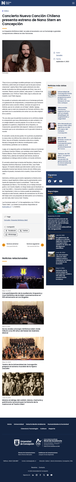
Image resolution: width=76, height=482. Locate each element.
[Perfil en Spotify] (47, 475)
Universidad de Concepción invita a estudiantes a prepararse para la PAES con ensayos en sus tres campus (65, 97)
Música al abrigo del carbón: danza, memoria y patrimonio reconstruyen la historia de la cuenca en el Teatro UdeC (22, 402)
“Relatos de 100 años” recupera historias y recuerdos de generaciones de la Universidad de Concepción (64, 159)
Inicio (9, 424)
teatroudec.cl (6, 207)
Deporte (52, 429)
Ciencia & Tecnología (29, 429)
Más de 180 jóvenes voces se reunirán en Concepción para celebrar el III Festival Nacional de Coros (64, 143)
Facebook (12, 231)
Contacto (42, 467)
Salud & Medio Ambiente (36, 424)
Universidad (19, 424)
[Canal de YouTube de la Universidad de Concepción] (51, 475)
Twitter (25, 231)
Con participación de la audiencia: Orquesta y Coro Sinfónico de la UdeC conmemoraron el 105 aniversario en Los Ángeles (22, 295)
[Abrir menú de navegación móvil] (73, 3)
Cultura (6, 11)
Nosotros (34, 467)
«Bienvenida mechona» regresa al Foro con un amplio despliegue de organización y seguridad (64, 113)
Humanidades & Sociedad (58, 424)
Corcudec (59, 55)
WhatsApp (12, 234)
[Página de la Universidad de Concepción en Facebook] (40, 475)
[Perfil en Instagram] (36, 475)
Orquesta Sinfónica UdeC (19, 220)
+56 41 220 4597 (13, 461)
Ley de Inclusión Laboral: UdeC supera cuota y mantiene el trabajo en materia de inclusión (63, 259)
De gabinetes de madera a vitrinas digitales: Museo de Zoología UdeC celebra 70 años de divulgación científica (63, 243)
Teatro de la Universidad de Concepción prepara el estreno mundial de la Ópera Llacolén (19, 366)
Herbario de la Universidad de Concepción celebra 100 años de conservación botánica (64, 275)
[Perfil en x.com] (44, 475)
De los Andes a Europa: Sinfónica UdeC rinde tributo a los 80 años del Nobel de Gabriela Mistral (21, 331)
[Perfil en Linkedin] (32, 475)
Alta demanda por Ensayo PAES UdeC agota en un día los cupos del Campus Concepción (65, 128)
